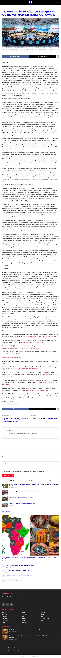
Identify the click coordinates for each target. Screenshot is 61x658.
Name (4, 457)
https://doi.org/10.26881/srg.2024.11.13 (37, 390)
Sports (43, 612)
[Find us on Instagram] (11, 604)
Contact (25, 647)
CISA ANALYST (10, 401)
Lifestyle (24, 614)
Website (34, 464)
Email (4, 464)
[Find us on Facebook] (3, 604)
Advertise (9, 647)
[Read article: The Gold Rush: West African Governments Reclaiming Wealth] (5, 631)
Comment (5, 437)
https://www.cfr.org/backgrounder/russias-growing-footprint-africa (20, 348)
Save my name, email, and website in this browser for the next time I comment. (23, 471)
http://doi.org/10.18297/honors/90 (11, 357)
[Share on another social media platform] (58, 56)
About (3, 647)
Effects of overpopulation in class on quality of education (23, 491)
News (23, 616)
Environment (5, 620)
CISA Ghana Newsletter (10, 650)
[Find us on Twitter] (7, 604)
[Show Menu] (2, 2)
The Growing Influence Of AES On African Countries (22, 503)
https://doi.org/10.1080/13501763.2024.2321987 (42, 336)
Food (3, 622)
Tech (42, 614)
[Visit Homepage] (30, 2)
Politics (24, 618)
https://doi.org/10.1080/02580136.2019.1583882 (24, 369)
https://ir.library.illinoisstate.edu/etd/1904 (31, 342)
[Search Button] (58, 2)
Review (23, 620)
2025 (7, 404)
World (42, 620)
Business (4, 614)
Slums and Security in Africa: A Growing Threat (21, 497)
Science (24, 622)
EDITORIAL (5, 618)
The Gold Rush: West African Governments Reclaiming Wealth (24, 629)
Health (23, 612)
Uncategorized (45, 618)
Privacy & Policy (17, 647)
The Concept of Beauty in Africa (13, 580)
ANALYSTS (8, 8)
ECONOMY (4, 616)
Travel (42, 616)
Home (3, 8)
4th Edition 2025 (14, 404)
